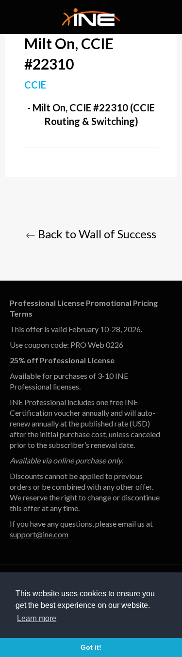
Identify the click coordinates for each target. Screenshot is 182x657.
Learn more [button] (36, 618)
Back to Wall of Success (95, 234)
